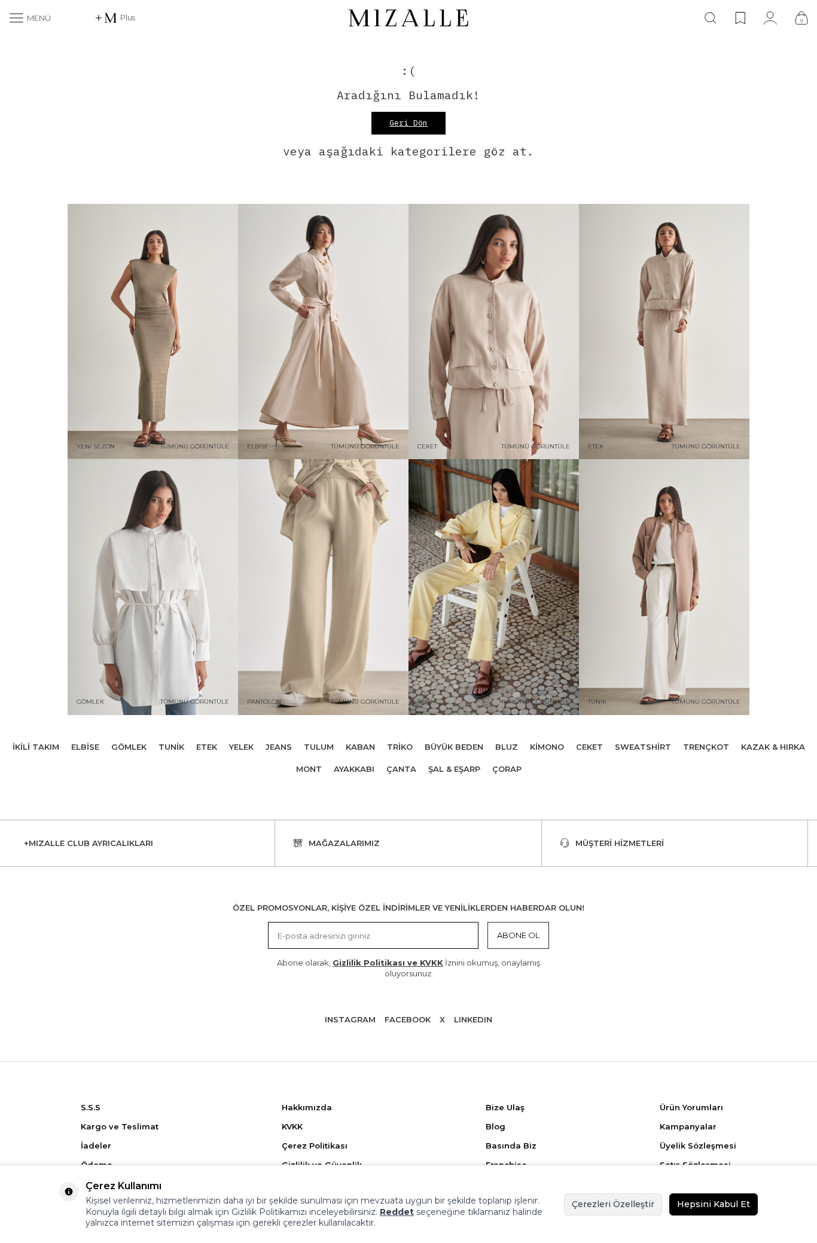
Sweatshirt (643, 747)
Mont (309, 769)
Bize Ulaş (505, 1107)
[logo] (408, 18)
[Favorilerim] (740, 18)
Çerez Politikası (314, 1145)
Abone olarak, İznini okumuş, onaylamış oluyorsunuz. (408, 968)
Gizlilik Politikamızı (269, 1212)
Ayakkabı (354, 769)
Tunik (171, 747)
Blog (495, 1126)
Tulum (319, 747)
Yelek (241, 747)
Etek (206, 747)
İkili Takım (36, 747)
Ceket (589, 747)
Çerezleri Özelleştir (613, 1204)
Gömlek (129, 747)
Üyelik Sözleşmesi (698, 1145)
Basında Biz (511, 1145)
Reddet (397, 1212)
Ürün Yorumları (691, 1107)
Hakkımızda (307, 1107)
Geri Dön (408, 123)
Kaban (360, 747)
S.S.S (90, 1107)
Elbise (85, 747)
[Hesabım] (770, 18)
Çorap (507, 769)
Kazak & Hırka (773, 747)
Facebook (408, 1019)
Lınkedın (473, 1019)
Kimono (547, 747)
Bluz (506, 747)
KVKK (292, 1126)
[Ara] (710, 18)
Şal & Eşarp (454, 769)
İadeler (96, 1145)
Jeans (279, 747)
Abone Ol (518, 935)
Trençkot (706, 747)
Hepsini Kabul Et (713, 1204)
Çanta (401, 769)
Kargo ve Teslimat (119, 1126)
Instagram (350, 1019)
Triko (400, 747)
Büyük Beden (454, 747)
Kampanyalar (688, 1126)
